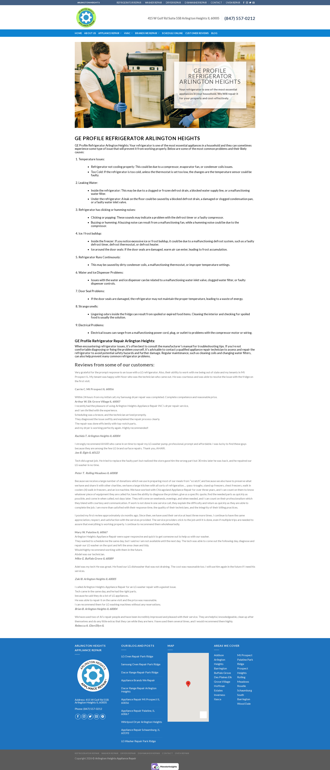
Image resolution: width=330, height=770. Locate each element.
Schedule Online (172, 33)
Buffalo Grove (222, 672)
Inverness (219, 694)
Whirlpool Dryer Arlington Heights (141, 721)
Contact (216, 2)
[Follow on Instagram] (247, 3)
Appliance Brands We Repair (138, 680)
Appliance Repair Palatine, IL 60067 (138, 712)
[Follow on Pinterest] (103, 716)
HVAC (127, 33)
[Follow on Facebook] (244, 3)
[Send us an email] (253, 3)
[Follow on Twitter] (250, 3)
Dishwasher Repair (196, 2)
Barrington (220, 668)
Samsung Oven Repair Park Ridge (140, 664)
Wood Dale (244, 703)
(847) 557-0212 (239, 18)
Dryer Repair (173, 2)
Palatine (242, 659)
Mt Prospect (244, 655)
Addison (219, 655)
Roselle (241, 685)
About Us (90, 33)
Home (78, 33)
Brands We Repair (146, 33)
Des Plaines (221, 677)
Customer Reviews (197, 33)
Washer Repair (153, 2)
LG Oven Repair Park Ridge (137, 656)
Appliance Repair (108, 33)
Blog (214, 33)
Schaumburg (244, 690)
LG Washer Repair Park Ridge (138, 741)
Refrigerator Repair (129, 2)
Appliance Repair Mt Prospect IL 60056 (140, 701)
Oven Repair (233, 2)
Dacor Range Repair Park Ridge (139, 672)
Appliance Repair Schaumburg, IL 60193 (140, 731)
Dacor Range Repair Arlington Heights (138, 689)
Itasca (217, 699)
